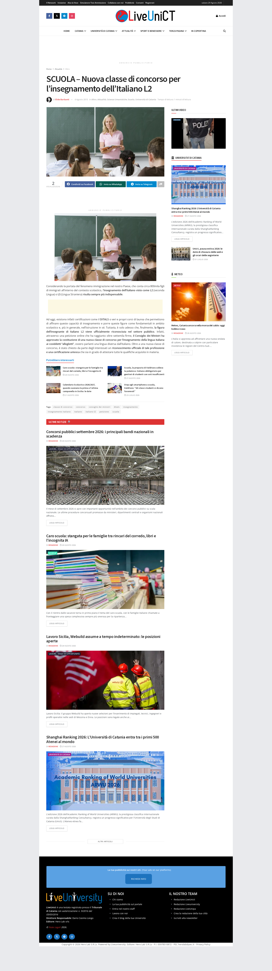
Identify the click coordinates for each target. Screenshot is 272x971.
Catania (79, 30)
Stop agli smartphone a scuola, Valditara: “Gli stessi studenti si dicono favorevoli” (143, 388)
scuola (116, 411)
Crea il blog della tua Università (129, 918)
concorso (80, 407)
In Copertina (198, 30)
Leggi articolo (58, 522)
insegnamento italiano (59, 411)
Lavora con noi (120, 913)
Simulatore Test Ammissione (93, 2)
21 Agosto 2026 (72, 395)
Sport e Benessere (151, 30)
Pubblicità (129, 2)
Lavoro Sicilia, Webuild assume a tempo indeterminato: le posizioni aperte (103, 639)
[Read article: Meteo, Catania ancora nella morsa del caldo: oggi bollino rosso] (198, 301)
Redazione (53, 441)
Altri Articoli (105, 841)
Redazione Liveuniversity (187, 904)
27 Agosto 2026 (133, 378)
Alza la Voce (73, 2)
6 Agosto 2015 (81, 99)
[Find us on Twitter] (57, 16)
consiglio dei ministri (99, 407)
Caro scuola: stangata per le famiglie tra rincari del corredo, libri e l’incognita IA (101, 538)
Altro (67, 69)
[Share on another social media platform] (160, 184)
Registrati (149, 2)
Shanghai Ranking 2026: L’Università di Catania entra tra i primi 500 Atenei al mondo (102, 739)
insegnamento (130, 407)
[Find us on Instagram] (72, 16)
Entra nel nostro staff (123, 908)
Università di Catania (102, 30)
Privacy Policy (203, 944)
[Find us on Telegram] (64, 16)
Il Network (51, 2)
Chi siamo (117, 899)
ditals (117, 407)
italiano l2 (91, 411)
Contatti (140, 2)
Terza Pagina (176, 30)
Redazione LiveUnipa (185, 908)
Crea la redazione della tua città (190, 913)
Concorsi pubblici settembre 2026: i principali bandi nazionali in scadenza (99, 434)
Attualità (127, 30)
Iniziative (62, 2)
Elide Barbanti (62, 99)
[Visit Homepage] (145, 16)
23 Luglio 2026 (132, 395)
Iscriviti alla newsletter (186, 918)
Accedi (222, 15)
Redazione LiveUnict (184, 899)
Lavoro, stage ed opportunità (64, 449)
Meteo (177, 285)
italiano (78, 411)
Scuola (131, 99)
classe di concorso (63, 407)
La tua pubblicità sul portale (127, 904)
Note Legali (55, 927)
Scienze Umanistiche (117, 99)
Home (67, 30)
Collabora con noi (115, 2)
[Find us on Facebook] (49, 16)
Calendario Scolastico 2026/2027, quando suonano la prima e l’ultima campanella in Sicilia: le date (80, 388)
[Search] (224, 31)
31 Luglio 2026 (201, 259)
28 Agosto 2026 (72, 375)
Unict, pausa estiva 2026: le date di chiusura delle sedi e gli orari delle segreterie (208, 252)
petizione (104, 411)
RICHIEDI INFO (138, 878)
